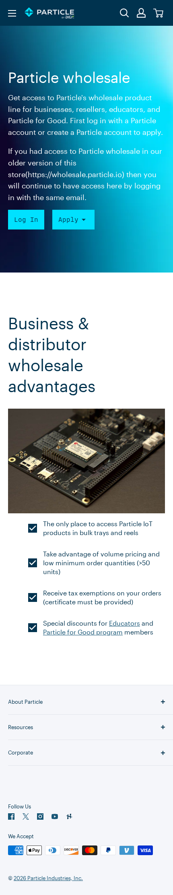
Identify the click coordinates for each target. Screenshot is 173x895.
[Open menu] (12, 13)
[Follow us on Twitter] (26, 816)
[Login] (141, 13)
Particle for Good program (83, 632)
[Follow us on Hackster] (69, 816)
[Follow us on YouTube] (54, 816)
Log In (26, 219)
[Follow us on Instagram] (40, 816)
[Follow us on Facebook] (11, 816)
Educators (124, 623)
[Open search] (124, 13)
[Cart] (158, 13)
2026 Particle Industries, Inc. (48, 878)
